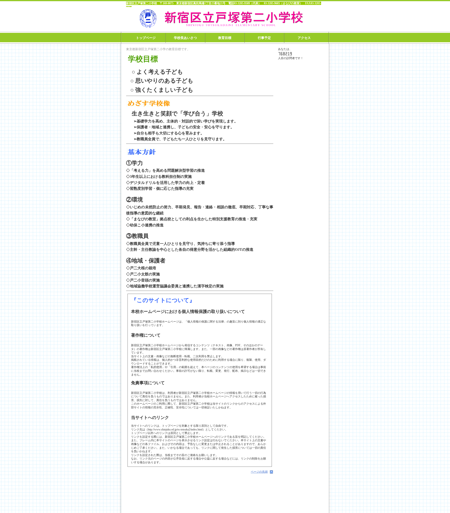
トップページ (146, 38)
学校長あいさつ (185, 38)
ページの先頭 (259, 471)
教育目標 (224, 38)
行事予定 (264, 38)
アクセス (304, 38)
